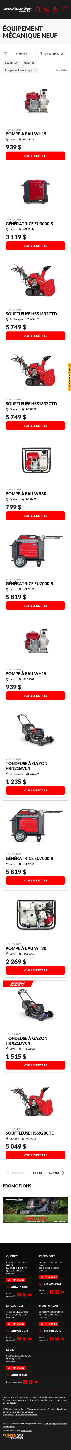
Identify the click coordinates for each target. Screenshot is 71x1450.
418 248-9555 (52, 1331)
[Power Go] (35, 1436)
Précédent (19, 1172)
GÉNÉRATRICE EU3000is (29, 223)
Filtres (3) (22, 53)
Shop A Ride (26, 1430)
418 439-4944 (52, 1284)
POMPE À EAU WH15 (26, 133)
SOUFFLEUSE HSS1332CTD (31, 313)
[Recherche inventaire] (38, 10)
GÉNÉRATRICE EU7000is (29, 583)
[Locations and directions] (55, 10)
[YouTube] (30, 1295)
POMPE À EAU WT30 (26, 948)
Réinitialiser (62, 70)
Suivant (54, 1172)
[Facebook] (19, 1295)
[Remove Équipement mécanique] (35, 70)
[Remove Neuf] (33, 63)
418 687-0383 (19, 1287)
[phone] (46, 10)
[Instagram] (24, 1295)
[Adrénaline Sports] (17, 9)
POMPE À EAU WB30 (26, 493)
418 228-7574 (19, 1331)
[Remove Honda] (16, 63)
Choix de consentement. (26, 1414)
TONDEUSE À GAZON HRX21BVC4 (26, 1041)
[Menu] (64, 9)
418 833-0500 (19, 1375)
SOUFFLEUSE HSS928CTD (30, 1133)
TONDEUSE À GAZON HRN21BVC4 (26, 766)
